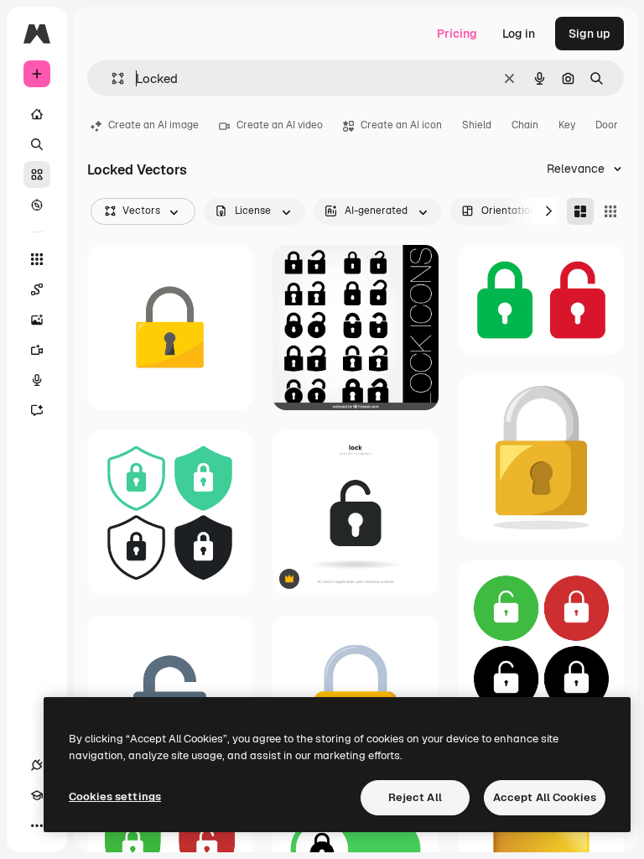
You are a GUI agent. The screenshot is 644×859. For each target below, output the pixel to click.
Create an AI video (279, 125)
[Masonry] (580, 211)
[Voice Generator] (36, 380)
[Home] (36, 114)
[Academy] (36, 795)
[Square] (610, 211)
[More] (36, 825)
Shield (476, 125)
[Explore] (36, 204)
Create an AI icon (401, 125)
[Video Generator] (36, 349)
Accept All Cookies (544, 797)
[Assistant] (36, 410)
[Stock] (36, 174)
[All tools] (36, 259)
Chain (525, 125)
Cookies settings (115, 796)
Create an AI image (153, 125)
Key (566, 125)
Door (606, 125)
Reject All (415, 797)
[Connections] (36, 765)
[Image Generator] (36, 319)
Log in (518, 33)
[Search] (36, 144)
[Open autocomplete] (111, 78)
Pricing (457, 33)
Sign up (589, 33)
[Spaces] (36, 289)
